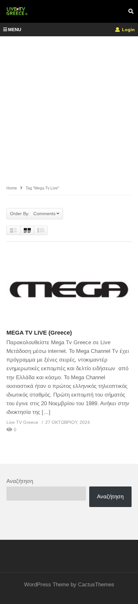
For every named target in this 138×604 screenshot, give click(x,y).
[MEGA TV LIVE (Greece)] (69, 288)
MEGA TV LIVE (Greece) (39, 332)
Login (128, 29)
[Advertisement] (69, 108)
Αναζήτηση (19, 481)
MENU (14, 29)
